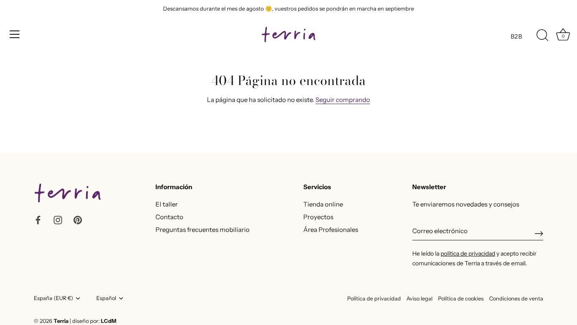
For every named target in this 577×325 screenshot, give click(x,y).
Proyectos (318, 217)
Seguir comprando (343, 100)
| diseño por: (93, 321)
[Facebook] (38, 219)
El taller (166, 204)
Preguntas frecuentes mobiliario (202, 230)
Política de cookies (461, 298)
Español (106, 298)
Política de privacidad (374, 298)
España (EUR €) (53, 298)
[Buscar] (542, 35)
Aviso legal (419, 298)
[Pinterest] (77, 219)
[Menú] (14, 34)
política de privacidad (468, 253)
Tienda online (323, 204)
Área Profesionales (330, 230)
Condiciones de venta (516, 298)
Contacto (169, 217)
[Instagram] (58, 219)
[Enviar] (539, 233)
